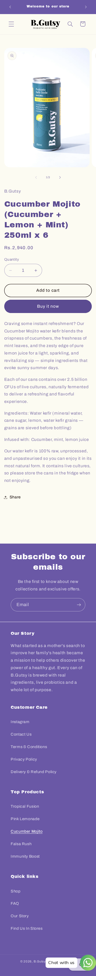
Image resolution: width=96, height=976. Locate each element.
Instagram (20, 722)
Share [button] (15, 497)
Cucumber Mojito (26, 831)
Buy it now (48, 306)
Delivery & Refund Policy (34, 772)
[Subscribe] (79, 604)
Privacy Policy (24, 759)
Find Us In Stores (27, 928)
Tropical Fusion (25, 806)
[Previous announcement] (10, 7)
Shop (16, 891)
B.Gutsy (40, 961)
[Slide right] (60, 177)
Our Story (20, 916)
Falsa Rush (21, 844)
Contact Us (21, 734)
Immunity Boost (25, 856)
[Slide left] (36, 177)
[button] (11, 24)
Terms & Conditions (29, 747)
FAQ (15, 903)
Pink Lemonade (25, 819)
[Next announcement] (86, 7)
